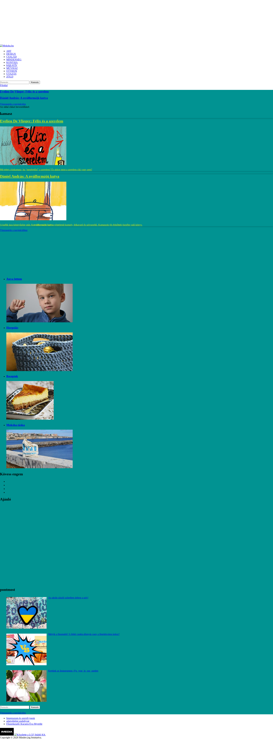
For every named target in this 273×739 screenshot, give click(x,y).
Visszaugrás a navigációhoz (13, 230)
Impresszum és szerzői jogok (20, 718)
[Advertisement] (95, 22)
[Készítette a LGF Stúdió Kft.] (30, 734)
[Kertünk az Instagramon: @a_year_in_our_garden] (26, 686)
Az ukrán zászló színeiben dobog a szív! (68, 597)
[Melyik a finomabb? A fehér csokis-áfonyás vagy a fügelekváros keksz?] (26, 649)
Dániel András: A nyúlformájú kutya (24, 98)
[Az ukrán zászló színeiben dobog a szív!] (26, 613)
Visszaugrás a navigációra (13, 104)
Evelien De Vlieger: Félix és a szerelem (24, 91)
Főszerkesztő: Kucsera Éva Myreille (24, 724)
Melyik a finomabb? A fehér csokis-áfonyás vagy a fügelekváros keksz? (84, 634)
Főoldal (4, 85)
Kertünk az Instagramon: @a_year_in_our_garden (73, 670)
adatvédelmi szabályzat (17, 721)
